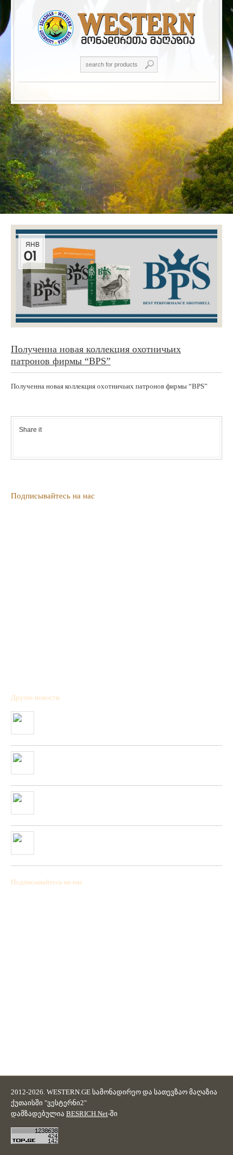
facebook (25, 442)
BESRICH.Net (87, 1114)
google (51, 442)
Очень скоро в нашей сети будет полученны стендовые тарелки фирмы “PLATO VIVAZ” (126, 760)
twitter (38, 442)
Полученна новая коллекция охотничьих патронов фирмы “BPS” (119, 720)
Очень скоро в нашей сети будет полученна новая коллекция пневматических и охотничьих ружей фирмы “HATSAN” (122, 800)
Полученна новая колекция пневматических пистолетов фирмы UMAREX (127, 840)
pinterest (64, 442)
